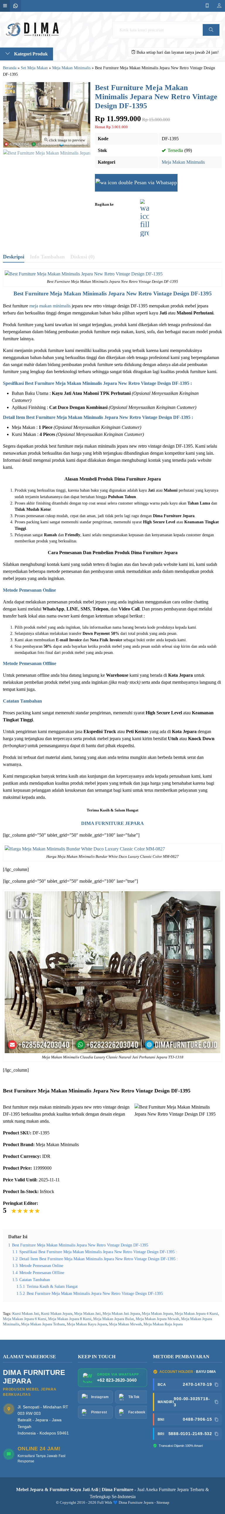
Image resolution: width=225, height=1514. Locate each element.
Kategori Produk (30, 53)
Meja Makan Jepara (157, 1314)
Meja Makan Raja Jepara (163, 1324)
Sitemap (162, 1503)
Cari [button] (211, 35)
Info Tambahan (47, 257)
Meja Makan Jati (87, 1314)
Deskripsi (13, 257)
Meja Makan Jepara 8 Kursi (69, 1319)
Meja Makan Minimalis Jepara (87, 293)
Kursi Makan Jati (25, 1314)
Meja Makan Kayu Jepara (87, 1324)
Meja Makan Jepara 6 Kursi (24, 1319)
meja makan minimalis (50, 305)
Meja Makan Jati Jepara (121, 1314)
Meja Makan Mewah (125, 1324)
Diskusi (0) (82, 257)
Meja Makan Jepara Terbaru (43, 1324)
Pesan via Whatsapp (155, 182)
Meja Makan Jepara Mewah (157, 1319)
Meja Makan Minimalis (183, 162)
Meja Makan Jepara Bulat (113, 1319)
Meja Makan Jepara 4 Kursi (196, 1314)
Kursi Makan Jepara (56, 1314)
